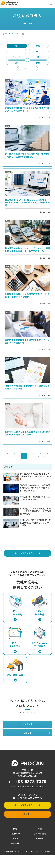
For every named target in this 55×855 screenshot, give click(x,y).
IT (38, 57)
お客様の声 (27, 724)
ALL (17, 45)
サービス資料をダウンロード (27, 553)
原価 (38, 45)
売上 (38, 51)
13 (38, 456)
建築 (38, 62)
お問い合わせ (27, 814)
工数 (17, 51)
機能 (15, 828)
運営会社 (15, 843)
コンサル (17, 57)
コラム (15, 838)
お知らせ (27, 732)
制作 (17, 62)
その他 (27, 68)
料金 (40, 828)
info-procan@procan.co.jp (31, 786)
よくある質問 (40, 833)
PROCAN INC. (23, 851)
